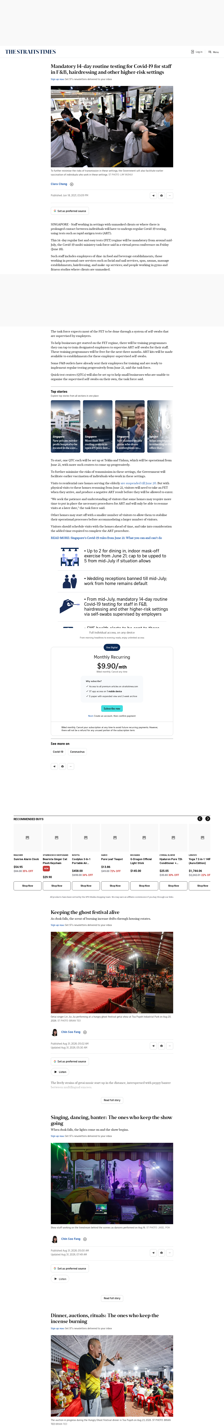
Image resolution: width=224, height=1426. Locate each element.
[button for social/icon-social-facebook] (161, 195)
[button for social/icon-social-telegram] (153, 195)
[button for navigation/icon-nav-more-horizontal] (169, 195)
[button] (196, 51)
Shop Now (27, 885)
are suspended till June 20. (139, 483)
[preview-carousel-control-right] (168, 426)
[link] (30, 51)
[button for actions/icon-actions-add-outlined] (72, 184)
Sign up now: (57, 79)
